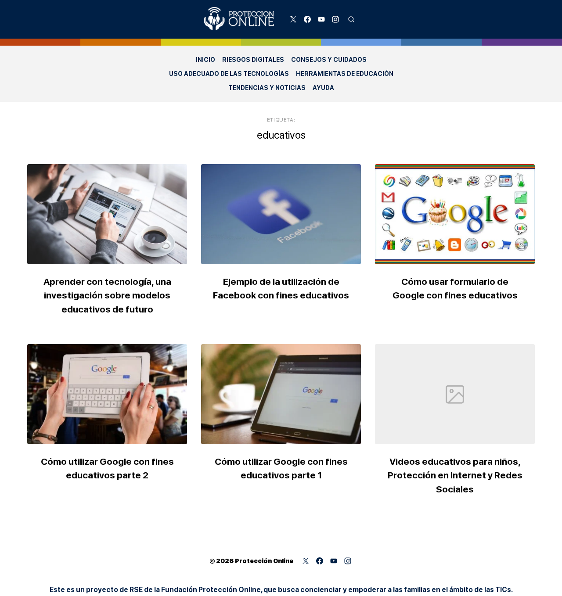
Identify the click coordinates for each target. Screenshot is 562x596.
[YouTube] (321, 19)
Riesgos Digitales (253, 59)
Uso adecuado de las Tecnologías (229, 73)
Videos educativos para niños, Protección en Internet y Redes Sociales (455, 475)
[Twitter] (293, 19)
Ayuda (323, 87)
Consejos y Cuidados (329, 59)
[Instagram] (335, 19)
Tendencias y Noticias (267, 87)
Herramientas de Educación (344, 73)
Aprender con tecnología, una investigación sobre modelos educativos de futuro (107, 295)
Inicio (205, 59)
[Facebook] (307, 19)
